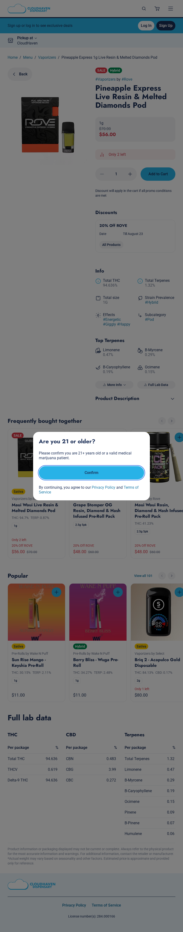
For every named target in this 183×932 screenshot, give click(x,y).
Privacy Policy (103, 487)
